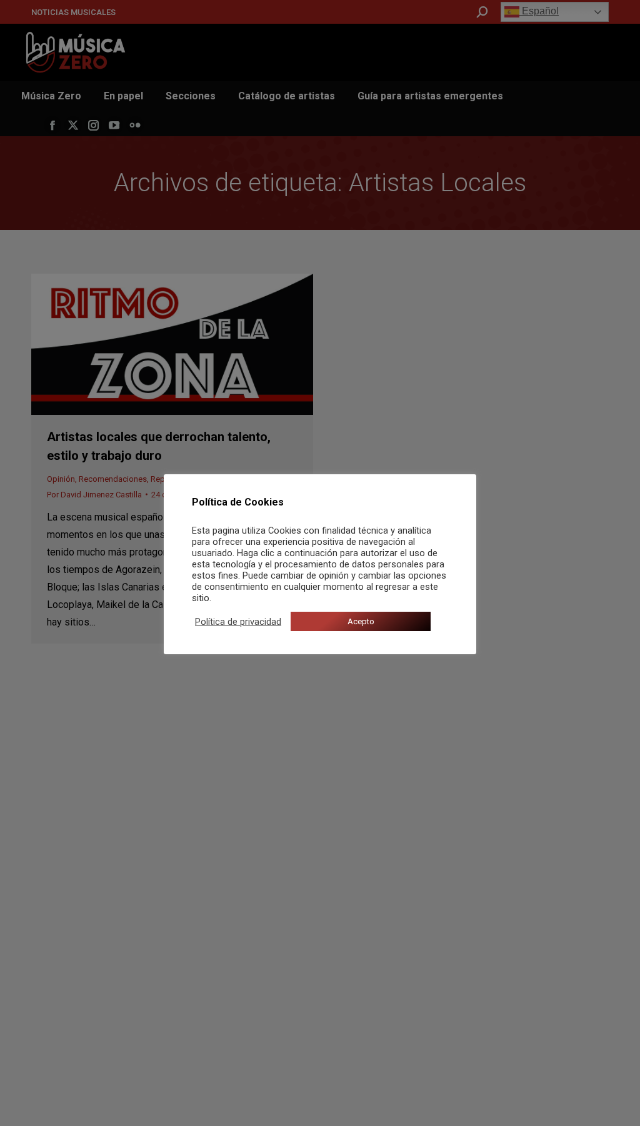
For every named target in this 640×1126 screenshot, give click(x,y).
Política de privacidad (238, 621)
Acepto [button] (361, 621)
